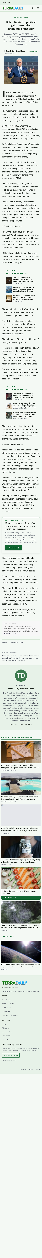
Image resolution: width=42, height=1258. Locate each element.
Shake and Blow (8, 1004)
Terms (31, 1069)
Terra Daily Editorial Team (15, 51)
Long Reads (6, 1011)
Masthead (5, 1028)
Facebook (14, 642)
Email (22, 642)
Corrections (6, 1036)
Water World (6, 1007)
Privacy (23, 1069)
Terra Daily (6, 1000)
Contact (5, 1039)
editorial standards (8, 660)
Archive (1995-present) (10, 1015)
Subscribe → (11, 1055)
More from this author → (21, 725)
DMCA (38, 1069)
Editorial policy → (10, 633)
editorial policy (24, 721)
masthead (21, 660)
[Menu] (38, 8)
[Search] (33, 8)
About (4, 1024)
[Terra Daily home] (12, 8)
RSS (14, 1060)
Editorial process (33, 51)
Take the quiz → (13, 548)
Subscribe (7, 2)
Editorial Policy (7, 1032)
